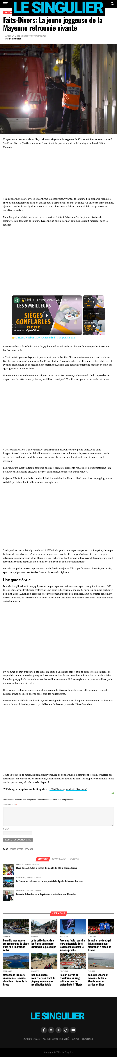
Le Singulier (15, 38)
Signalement (88, 1038)
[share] (76, 299)
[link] (17, 300)
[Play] (94, 326)
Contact (75, 1038)
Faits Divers (17, 849)
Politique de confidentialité (56, 1038)
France (29, 849)
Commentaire (10, 804)
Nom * (6, 829)
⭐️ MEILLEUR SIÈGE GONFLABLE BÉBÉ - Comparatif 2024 (46, 300)
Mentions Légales (31, 1038)
